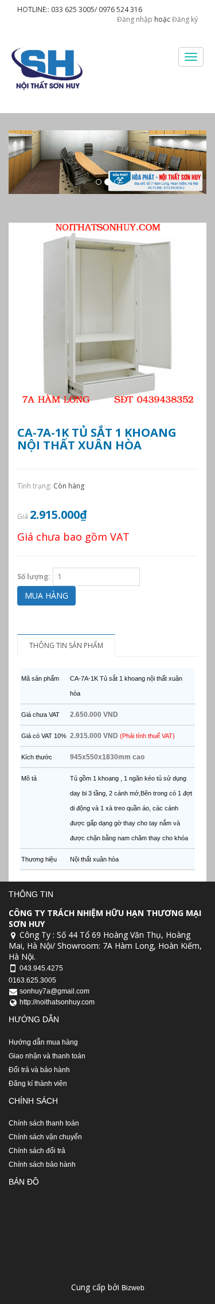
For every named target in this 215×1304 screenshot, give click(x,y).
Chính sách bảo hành (42, 1165)
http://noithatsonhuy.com (57, 1002)
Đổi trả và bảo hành (39, 1070)
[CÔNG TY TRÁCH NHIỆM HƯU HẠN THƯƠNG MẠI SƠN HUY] (45, 68)
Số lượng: (33, 576)
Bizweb (133, 1288)
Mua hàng (46, 595)
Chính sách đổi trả (37, 1151)
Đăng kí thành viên (38, 1084)
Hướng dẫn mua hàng (43, 1042)
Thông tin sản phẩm (66, 645)
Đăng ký (185, 19)
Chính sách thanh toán (44, 1123)
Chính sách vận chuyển (45, 1137)
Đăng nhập (135, 19)
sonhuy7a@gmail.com (54, 991)
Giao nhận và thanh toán (47, 1056)
